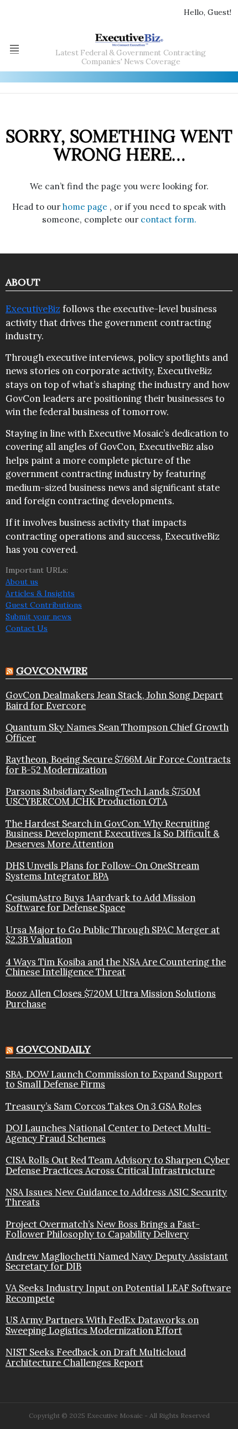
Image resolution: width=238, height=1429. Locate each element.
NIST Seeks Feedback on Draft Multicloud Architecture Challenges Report (96, 1357)
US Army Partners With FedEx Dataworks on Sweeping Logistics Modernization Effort (102, 1325)
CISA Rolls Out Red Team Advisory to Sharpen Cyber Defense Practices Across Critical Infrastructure (118, 1165)
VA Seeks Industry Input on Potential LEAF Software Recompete (118, 1293)
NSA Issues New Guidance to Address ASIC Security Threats (116, 1197)
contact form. (168, 219)
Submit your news (38, 617)
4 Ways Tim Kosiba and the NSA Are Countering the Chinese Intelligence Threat (116, 967)
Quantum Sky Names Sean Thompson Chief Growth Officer (117, 732)
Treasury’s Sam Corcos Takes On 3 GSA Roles (103, 1106)
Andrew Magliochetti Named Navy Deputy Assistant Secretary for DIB (117, 1261)
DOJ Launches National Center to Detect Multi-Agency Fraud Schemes (108, 1133)
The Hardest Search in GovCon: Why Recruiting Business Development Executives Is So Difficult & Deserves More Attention (112, 834)
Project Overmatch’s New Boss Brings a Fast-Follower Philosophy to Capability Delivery (103, 1229)
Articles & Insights (40, 593)
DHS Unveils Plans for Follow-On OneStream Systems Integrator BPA (102, 871)
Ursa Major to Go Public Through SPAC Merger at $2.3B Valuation (113, 935)
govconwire (51, 670)
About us (22, 582)
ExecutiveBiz (33, 308)
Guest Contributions (44, 605)
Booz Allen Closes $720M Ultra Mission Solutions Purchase (111, 998)
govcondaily (53, 1049)
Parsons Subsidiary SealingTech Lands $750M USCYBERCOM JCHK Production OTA (103, 796)
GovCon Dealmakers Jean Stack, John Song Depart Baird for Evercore (114, 700)
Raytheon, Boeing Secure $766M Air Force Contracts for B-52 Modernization (118, 764)
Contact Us (27, 628)
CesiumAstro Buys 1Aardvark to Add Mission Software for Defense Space (100, 903)
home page (86, 206)
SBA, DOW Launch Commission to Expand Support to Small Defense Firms (114, 1079)
